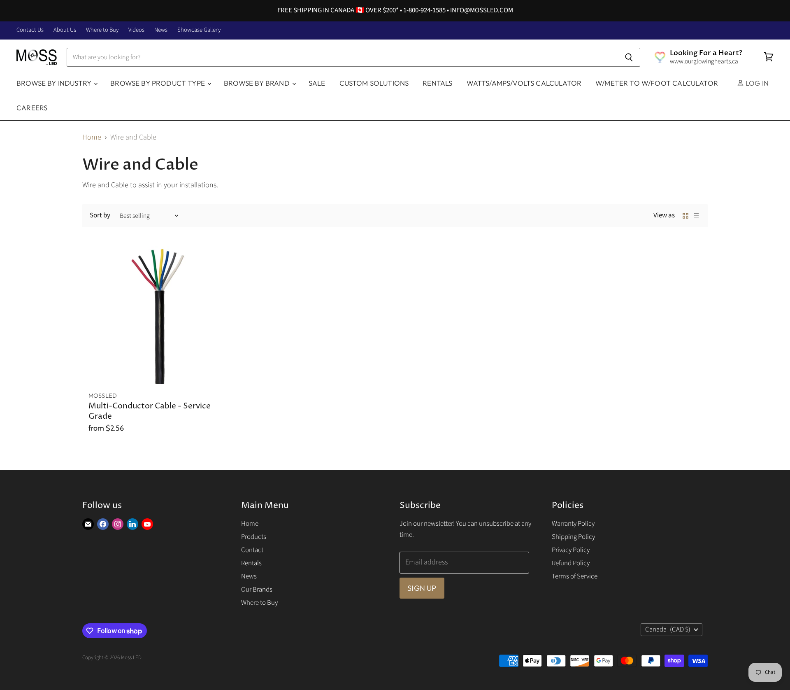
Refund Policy (571, 563)
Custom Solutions (374, 83)
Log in (756, 83)
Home (91, 137)
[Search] (629, 57)
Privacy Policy (571, 550)
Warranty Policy (573, 524)
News (160, 30)
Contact (252, 550)
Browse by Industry (54, 83)
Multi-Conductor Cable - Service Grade (149, 411)
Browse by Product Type (158, 83)
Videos (136, 30)
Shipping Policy (573, 537)
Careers (31, 107)
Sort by (100, 215)
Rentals (437, 83)
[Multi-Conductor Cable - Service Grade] (157, 315)
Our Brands (256, 589)
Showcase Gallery (199, 30)
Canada (667, 629)
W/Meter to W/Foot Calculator (656, 83)
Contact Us (30, 30)
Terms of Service (574, 576)
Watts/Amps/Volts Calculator (524, 83)
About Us (64, 30)
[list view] (696, 216)
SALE (317, 83)
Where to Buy (102, 30)
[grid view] (685, 216)
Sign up (421, 588)
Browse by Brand (257, 83)
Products (253, 537)
